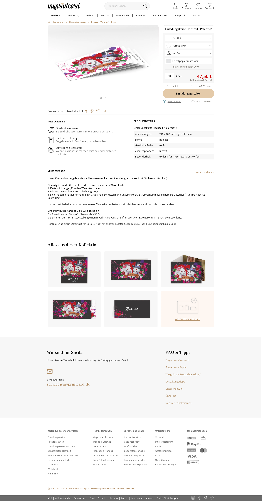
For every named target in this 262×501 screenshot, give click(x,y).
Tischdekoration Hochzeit (60, 460)
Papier (158, 446)
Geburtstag (73, 15)
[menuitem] (175, 6)
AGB (50, 498)
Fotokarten (53, 464)
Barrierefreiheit (97, 498)
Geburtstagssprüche (134, 450)
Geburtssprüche (132, 441)
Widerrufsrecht (63, 498)
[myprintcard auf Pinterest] (206, 498)
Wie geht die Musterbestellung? (183, 374)
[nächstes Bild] (155, 64)
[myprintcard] (64, 9)
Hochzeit (55, 15)
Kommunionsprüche (134, 460)
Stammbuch (122, 15)
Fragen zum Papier (176, 367)
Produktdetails (56, 111)
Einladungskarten (57, 437)
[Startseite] (49, 22)
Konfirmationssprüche (135, 464)
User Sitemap (162, 460)
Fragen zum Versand (177, 360)
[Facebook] (86, 111)
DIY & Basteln (99, 446)
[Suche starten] (145, 6)
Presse (124, 498)
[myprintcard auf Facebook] (200, 498)
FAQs (157, 455)
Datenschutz (80, 498)
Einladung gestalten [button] (188, 93)
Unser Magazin (174, 388)
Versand (159, 437)
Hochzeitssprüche (133, 437)
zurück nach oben (205, 172)
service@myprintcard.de (68, 384)
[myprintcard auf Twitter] (212, 498)
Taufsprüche (130, 446)
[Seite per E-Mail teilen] (104, 111)
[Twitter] (98, 111)
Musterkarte (74, 111)
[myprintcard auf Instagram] (193, 498)
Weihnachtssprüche (134, 455)
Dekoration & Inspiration (105, 455)
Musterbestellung (164, 441)
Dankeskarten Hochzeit (59, 450)
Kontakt (149, 498)
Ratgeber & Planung (103, 450)
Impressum (137, 498)
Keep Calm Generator (104, 460)
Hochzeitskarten (56, 441)
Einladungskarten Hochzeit (61, 446)
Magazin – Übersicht (103, 437)
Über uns (170, 396)
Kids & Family (99, 464)
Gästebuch (53, 469)
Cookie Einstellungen (165, 464)
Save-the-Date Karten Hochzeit (63, 455)
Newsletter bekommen (178, 403)
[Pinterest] (92, 111)
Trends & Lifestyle (102, 441)
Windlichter (53, 473)
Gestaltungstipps (175, 381)
